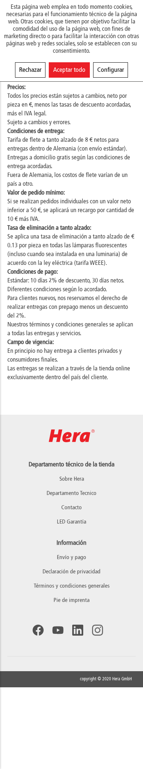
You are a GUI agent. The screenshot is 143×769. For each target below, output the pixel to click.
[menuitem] (71, 558)
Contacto (71, 508)
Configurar (110, 70)
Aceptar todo (69, 70)
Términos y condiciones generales (72, 586)
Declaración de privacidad (71, 572)
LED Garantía (71, 522)
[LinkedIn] (77, 630)
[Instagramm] (97, 630)
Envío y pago (71, 558)
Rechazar (30, 70)
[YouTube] (57, 630)
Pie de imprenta (71, 600)
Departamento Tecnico (71, 493)
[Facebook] (38, 630)
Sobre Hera (71, 479)
